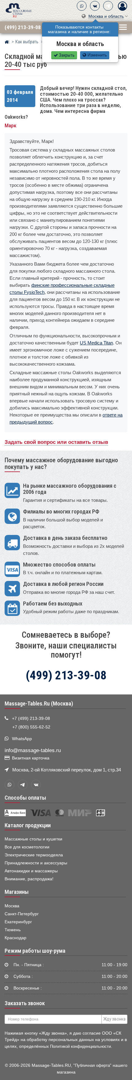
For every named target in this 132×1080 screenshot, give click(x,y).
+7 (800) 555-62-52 (31, 727)
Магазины (17, 892)
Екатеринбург (18, 922)
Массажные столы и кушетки (33, 839)
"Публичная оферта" (92, 1065)
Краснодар (15, 938)
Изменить (96, 55)
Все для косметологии (27, 847)
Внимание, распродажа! (29, 879)
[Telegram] (108, 6)
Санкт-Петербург (22, 914)
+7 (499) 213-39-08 (31, 718)
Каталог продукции (28, 825)
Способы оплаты (25, 797)
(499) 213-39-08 (23, 27)
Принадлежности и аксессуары (36, 863)
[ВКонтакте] (95, 6)
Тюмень (13, 930)
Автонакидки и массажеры (31, 871)
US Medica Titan (96, 342)
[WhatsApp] (82, 6)
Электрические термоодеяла (34, 855)
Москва (12, 906)
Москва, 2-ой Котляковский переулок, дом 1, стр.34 (66, 769)
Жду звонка (114, 1019)
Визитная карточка (30, 758)
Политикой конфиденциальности (80, 1046)
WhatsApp (22, 738)
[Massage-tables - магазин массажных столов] (19, 10)
